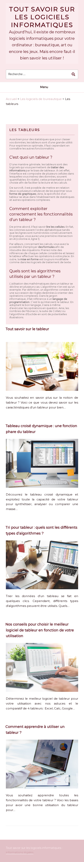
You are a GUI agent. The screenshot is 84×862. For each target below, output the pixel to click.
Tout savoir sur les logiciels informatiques (42, 17)
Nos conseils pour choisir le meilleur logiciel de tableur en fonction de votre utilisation (39, 630)
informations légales (19, 852)
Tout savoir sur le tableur (27, 329)
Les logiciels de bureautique (41, 99)
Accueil (11, 99)
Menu (44, 87)
